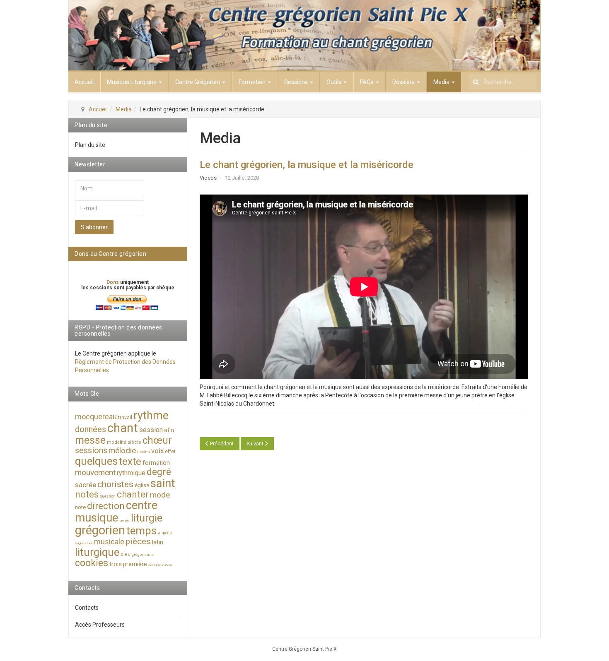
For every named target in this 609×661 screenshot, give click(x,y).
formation (156, 462)
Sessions (296, 82)
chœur (157, 440)
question (108, 496)
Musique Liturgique (132, 82)
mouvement (95, 472)
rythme (151, 415)
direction (106, 506)
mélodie (122, 450)
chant (122, 428)
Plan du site (90, 145)
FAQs (367, 82)
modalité (116, 442)
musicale (109, 541)
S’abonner (94, 227)
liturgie (146, 518)
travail (125, 418)
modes (143, 451)
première (135, 564)
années (165, 533)
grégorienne (143, 555)
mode (160, 495)
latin (157, 542)
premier (125, 520)
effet (170, 451)
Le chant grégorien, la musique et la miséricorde (306, 165)
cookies (91, 563)
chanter (133, 494)
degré (159, 472)
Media (442, 82)
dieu (125, 554)
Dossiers (404, 82)
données (90, 429)
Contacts (87, 607)
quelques (96, 461)
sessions (91, 450)
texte (130, 461)
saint (162, 483)
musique (96, 517)
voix (157, 451)
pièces (138, 541)
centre (141, 505)
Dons (113, 282)
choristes (115, 484)
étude (89, 543)
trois (115, 564)
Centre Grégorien (198, 82)
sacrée (85, 485)
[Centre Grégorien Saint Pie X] (304, 36)
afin (169, 430)
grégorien (100, 530)
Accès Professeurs (100, 624)
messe (90, 440)
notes (87, 494)
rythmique (131, 473)
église (142, 485)
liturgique (97, 552)
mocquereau (96, 416)
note (80, 507)
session (151, 430)
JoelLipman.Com (160, 565)
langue (79, 543)
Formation (253, 82)
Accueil (84, 82)
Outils (334, 82)
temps (141, 530)
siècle (134, 442)
